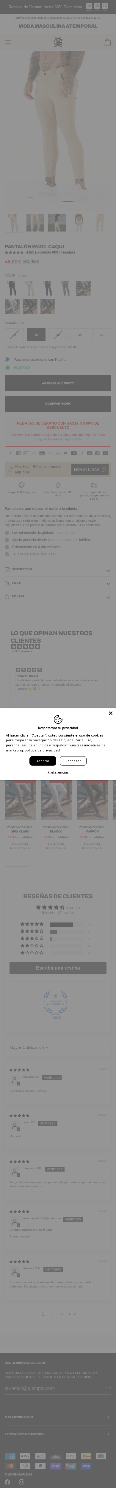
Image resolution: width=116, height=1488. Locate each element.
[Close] (111, 713)
